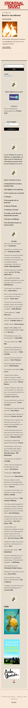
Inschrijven (11, 129)
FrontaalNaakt (14, 5)
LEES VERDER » (6, 47)
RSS (14, 682)
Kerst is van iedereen (11, 15)
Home (14, 702)
